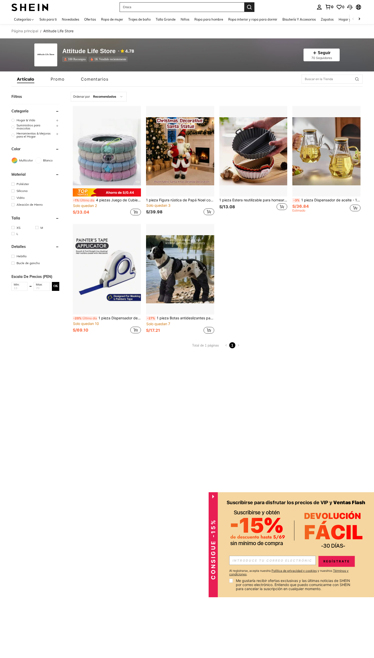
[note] (107, 192)
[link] (329, 7)
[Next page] (238, 345)
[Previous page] (226, 345)
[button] (350, 7)
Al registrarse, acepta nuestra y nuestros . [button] (289, 572)
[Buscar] (249, 7)
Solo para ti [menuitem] (48, 19)
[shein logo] (29, 7)
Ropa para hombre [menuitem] (208, 19)
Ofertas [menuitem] (90, 19)
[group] (35, 120)
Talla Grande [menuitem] (166, 19)
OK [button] (55, 286)
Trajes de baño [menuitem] (139, 19)
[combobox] (98, 96)
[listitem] (75, 59)
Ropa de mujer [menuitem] (112, 19)
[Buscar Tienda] (357, 79)
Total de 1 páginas (205, 345)
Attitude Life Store (89, 51)
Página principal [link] (24, 31)
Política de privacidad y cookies (294, 571)
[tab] (25, 79)
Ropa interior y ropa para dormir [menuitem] (252, 19)
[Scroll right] (359, 19)
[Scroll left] (353, 19)
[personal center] (319, 7)
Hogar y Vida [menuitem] (349, 19)
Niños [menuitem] (185, 19)
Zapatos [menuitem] (327, 19)
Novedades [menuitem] (70, 19)
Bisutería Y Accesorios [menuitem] (299, 19)
